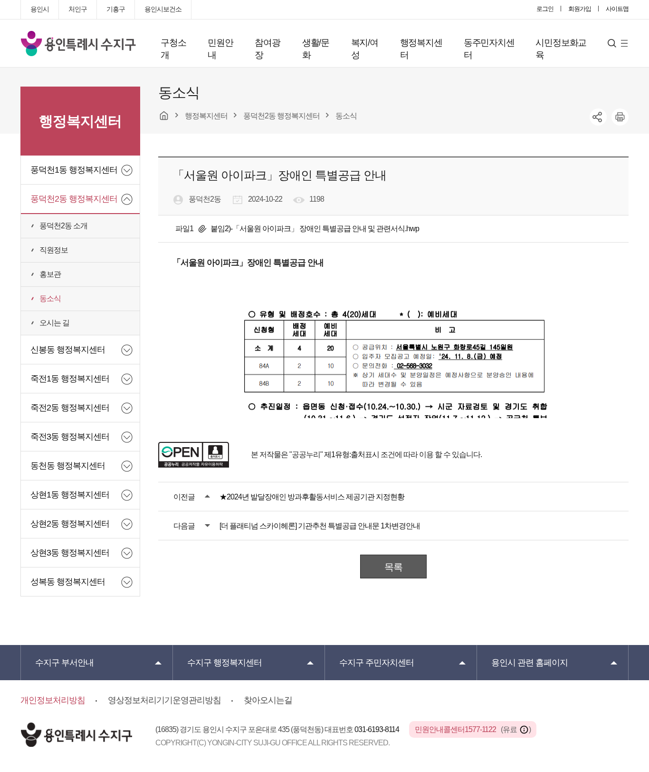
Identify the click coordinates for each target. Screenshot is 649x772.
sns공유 (598, 117)
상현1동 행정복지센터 (69, 494)
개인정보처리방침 (52, 700)
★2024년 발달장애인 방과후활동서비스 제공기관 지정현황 (312, 497)
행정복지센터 (421, 49)
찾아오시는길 (268, 700)
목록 (393, 567)
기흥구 (115, 9)
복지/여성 (364, 49)
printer (620, 117)
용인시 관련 (529, 662)
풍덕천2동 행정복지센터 (73, 199)
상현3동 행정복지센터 (69, 552)
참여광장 (267, 49)
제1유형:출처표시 (351, 454)
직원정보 (53, 250)
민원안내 (220, 49)
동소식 (50, 298)
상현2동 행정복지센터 (69, 523)
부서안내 (64, 662)
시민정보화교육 (560, 49)
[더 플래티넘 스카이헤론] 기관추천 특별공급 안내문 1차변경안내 (320, 526)
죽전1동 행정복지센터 (69, 378)
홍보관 (50, 274)
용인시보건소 (162, 9)
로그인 (545, 8)
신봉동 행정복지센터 (67, 349)
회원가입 (579, 8)
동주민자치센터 (489, 49)
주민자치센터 (376, 662)
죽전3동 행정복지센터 (69, 436)
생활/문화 (315, 49)
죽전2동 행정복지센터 (69, 407)
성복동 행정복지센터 (67, 581)
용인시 (39, 9)
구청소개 (173, 49)
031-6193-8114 (377, 729)
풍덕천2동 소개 (63, 226)
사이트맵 (617, 8)
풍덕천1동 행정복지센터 (73, 170)
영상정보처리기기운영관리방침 (164, 700)
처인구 (77, 9)
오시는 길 (54, 323)
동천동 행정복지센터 (67, 465)
